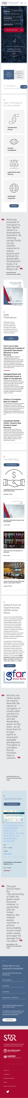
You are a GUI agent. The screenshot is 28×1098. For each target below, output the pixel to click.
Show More (14, 205)
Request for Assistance (9, 1078)
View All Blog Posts (11, 464)
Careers (5, 1082)
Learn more (9, 665)
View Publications (11, 338)
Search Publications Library (9, 74)
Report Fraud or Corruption (10, 1086)
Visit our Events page (12, 804)
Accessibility (6, 1074)
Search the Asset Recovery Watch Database (19, 74)
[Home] (10, 3)
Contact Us (6, 1070)
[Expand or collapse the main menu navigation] (25, 3)
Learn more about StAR (11, 29)
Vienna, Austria (7, 854)
